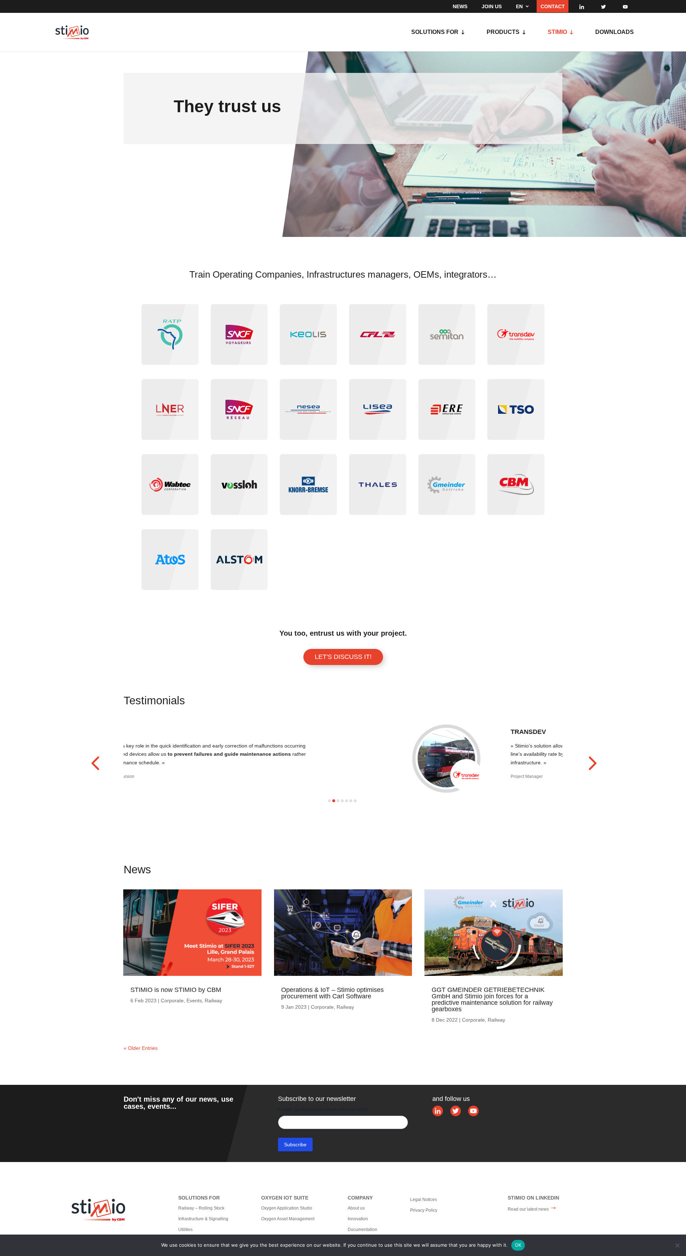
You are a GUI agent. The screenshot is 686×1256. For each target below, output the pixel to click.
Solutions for (434, 32)
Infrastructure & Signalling (203, 1218)
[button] (95, 763)
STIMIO (557, 32)
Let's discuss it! (343, 656)
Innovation (358, 1218)
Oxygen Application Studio (286, 1208)
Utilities (185, 1229)
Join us (492, 6)
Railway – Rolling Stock (201, 1208)
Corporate (172, 1000)
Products (503, 32)
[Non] (677, 1245)
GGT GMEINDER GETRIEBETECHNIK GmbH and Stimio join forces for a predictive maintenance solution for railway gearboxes (492, 999)
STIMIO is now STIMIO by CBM (175, 989)
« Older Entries (141, 1048)
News (460, 6)
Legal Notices (423, 1199)
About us (356, 1208)
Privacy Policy (423, 1210)
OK (518, 1245)
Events (194, 1000)
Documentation (362, 1229)
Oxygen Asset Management (287, 1218)
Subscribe (295, 1144)
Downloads (614, 32)
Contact (553, 6)
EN (519, 6)
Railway (213, 1000)
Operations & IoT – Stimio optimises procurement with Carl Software (332, 993)
